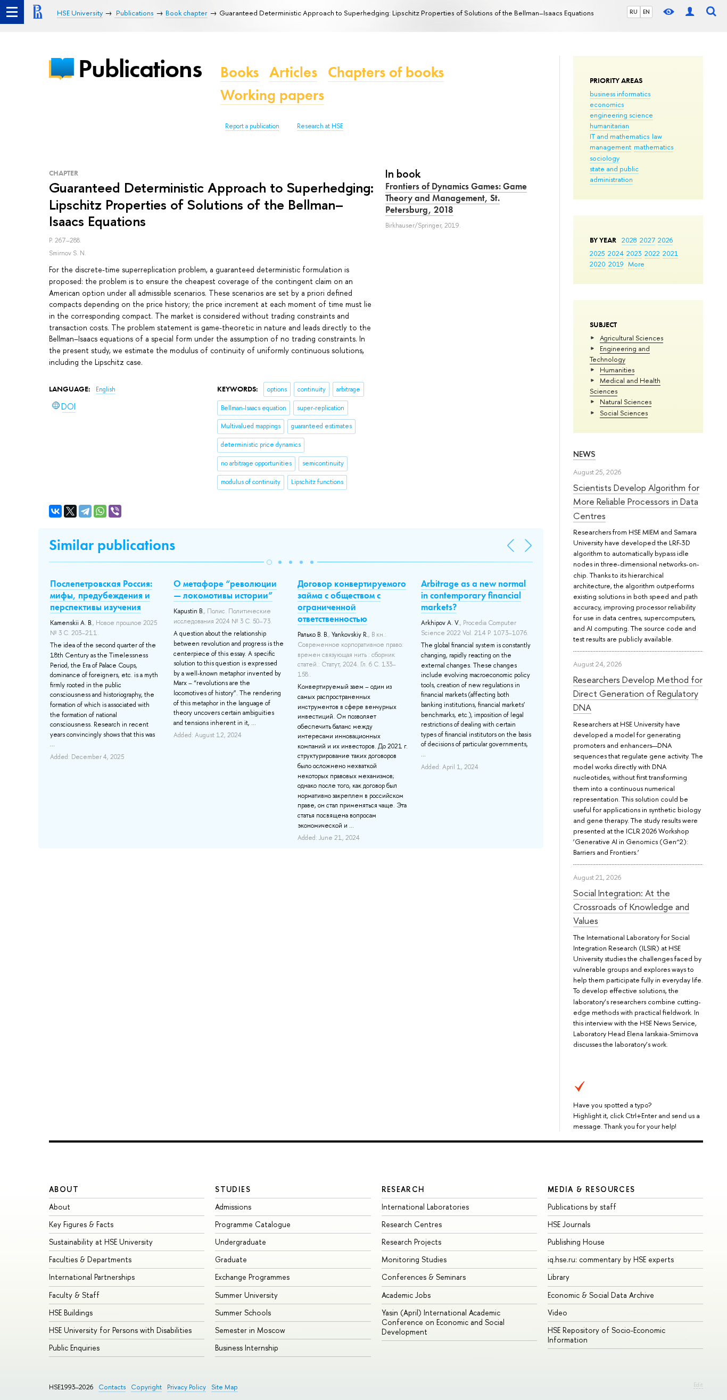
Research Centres (412, 1224)
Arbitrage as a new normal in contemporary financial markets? (473, 595)
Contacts (112, 1386)
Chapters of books (386, 72)
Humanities (617, 369)
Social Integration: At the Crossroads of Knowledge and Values (631, 907)
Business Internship (246, 1348)
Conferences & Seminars (424, 1277)
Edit (698, 1384)
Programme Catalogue (253, 1224)
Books (239, 72)
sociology (604, 158)
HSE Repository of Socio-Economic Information (606, 1335)
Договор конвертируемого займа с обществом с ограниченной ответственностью (352, 601)
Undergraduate (240, 1242)
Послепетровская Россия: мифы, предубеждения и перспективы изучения (101, 595)
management (610, 147)
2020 (598, 264)
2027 (647, 240)
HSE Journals (569, 1224)
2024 (616, 253)
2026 (665, 240)
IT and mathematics (619, 136)
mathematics (653, 147)
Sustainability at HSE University (101, 1242)
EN (646, 11)
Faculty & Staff (74, 1295)
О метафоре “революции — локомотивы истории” (225, 589)
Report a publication (252, 126)
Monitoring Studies (414, 1259)
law (657, 136)
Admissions (233, 1207)
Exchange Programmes (252, 1277)
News (584, 454)
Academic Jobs (406, 1295)
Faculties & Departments (90, 1259)
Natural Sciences (625, 401)
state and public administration (614, 174)
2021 (670, 253)
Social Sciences (624, 413)
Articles (293, 72)
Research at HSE (320, 126)
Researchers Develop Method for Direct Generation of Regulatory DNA (638, 693)
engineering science (621, 115)
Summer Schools (243, 1312)
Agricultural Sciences (631, 338)
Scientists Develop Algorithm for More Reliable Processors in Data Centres (636, 501)
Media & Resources (591, 1189)
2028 (629, 240)
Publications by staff (582, 1207)
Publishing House (576, 1242)
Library (558, 1277)
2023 (634, 253)
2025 (597, 253)
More (636, 264)
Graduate (231, 1259)
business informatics (620, 93)
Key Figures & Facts (81, 1224)
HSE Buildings (71, 1312)
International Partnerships (92, 1277)
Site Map (224, 1386)
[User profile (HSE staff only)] (690, 12)
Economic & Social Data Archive (601, 1295)
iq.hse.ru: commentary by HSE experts (611, 1259)
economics (607, 104)
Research (403, 1189)
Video (557, 1312)
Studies (233, 1189)
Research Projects (411, 1242)
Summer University (246, 1295)
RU (634, 11)
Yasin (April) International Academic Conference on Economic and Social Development (443, 1322)
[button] (269, 562)
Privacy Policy (186, 1386)
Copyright (146, 1386)
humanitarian (609, 125)
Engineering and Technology (620, 354)
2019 (616, 264)
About (64, 1189)
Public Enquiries (74, 1348)
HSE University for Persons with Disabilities (120, 1330)
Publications (140, 68)
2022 (652, 253)
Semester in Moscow (250, 1330)
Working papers (272, 95)
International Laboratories (425, 1207)
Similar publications (112, 545)
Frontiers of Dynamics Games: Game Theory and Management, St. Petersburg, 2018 (456, 197)
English (105, 389)
